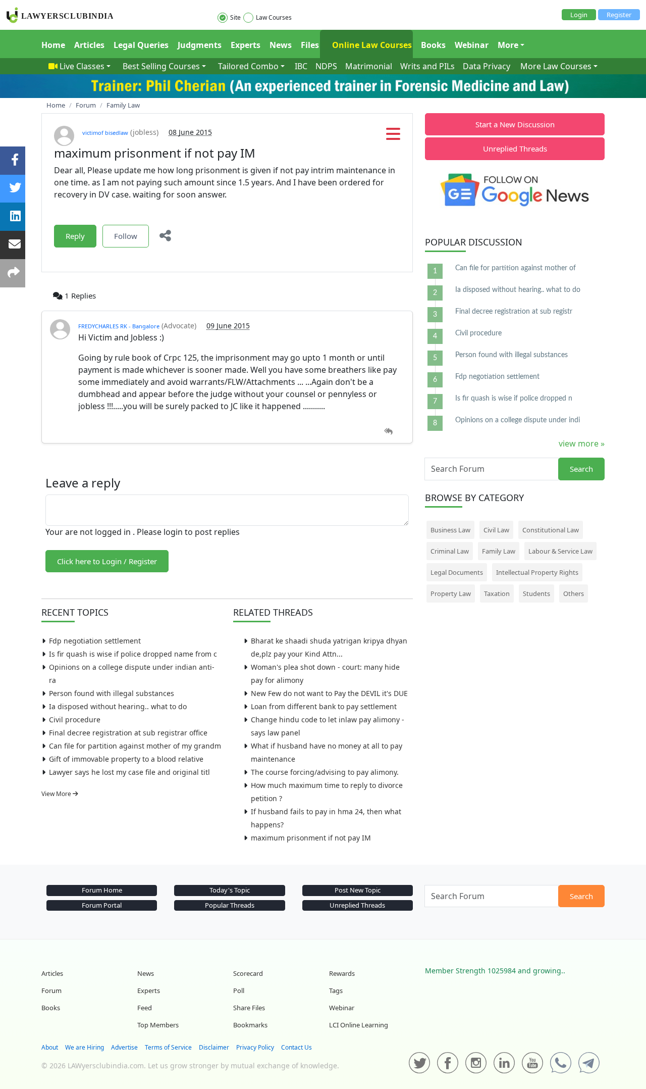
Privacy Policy (255, 1047)
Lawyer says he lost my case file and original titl (129, 772)
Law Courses (274, 17)
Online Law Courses (371, 45)
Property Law (450, 593)
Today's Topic (229, 890)
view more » (582, 443)
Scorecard (248, 973)
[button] (393, 136)
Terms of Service (168, 1047)
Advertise (124, 1047)
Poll (238, 990)
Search (581, 469)
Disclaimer (214, 1047)
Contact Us (296, 1047)
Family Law (498, 551)
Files (310, 45)
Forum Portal (102, 905)
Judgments (200, 45)
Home (53, 45)
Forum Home (102, 890)
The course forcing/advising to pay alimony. (325, 772)
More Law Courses (555, 66)
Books (433, 45)
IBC (301, 66)
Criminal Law (449, 551)
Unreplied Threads (515, 148)
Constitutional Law (550, 529)
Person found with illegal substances (111, 693)
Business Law (450, 529)
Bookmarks (250, 1024)
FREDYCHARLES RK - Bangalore (118, 326)
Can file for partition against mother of (515, 268)
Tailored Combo (248, 66)
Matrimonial (368, 66)
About (49, 1047)
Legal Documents (456, 572)
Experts (245, 45)
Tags (336, 990)
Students (536, 593)
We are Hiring (84, 1047)
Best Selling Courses (161, 66)
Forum (51, 990)
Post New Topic (358, 890)
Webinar (472, 45)
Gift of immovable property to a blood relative (126, 759)
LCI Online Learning (358, 1024)
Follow (125, 236)
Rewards (342, 973)
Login (578, 14)
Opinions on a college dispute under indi (517, 420)
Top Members (158, 1024)
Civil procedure (74, 719)
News (281, 45)
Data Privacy (486, 66)
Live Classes (82, 66)
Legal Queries (141, 45)
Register (619, 14)
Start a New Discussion (515, 124)
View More (57, 793)
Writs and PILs (427, 66)
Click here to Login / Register (107, 561)
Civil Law (496, 529)
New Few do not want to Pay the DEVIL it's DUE (329, 693)
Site (235, 17)
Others (573, 593)
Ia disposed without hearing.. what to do (118, 706)
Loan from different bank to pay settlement (324, 706)
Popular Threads (229, 905)
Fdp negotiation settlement (95, 641)
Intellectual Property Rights (537, 572)
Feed (144, 1007)
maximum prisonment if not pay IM (311, 838)
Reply (75, 236)
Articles (89, 45)
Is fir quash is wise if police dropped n (513, 398)
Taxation (497, 593)
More (508, 45)
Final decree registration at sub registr (513, 311)
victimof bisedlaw (105, 132)
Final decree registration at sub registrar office (128, 732)
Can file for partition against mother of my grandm (135, 746)
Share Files (249, 1007)
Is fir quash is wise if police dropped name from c (133, 654)
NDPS (326, 66)
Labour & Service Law (560, 551)
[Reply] (388, 431)
